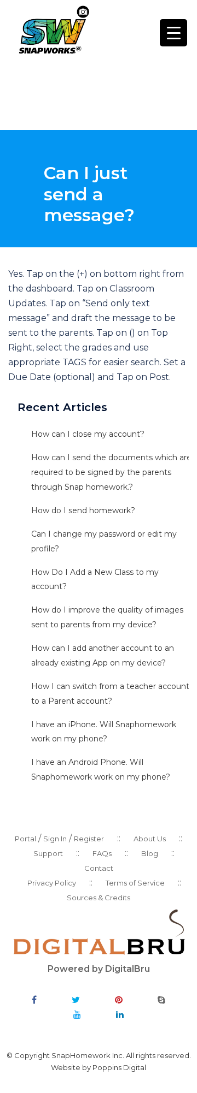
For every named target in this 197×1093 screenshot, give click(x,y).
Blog (149, 853)
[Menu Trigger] (173, 32)
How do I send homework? (84, 510)
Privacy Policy (51, 882)
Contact (98, 868)
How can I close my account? (87, 434)
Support (48, 853)
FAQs (102, 853)
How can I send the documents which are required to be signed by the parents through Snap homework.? (111, 472)
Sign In (55, 838)
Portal (25, 838)
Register (89, 838)
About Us (150, 838)
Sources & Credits (98, 897)
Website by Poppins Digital (98, 1067)
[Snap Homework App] (53, 29)
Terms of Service (135, 882)
